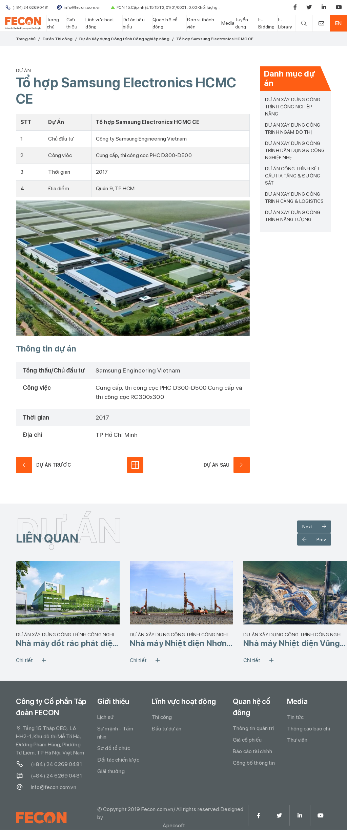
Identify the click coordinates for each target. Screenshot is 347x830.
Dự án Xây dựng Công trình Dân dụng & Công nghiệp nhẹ (295, 150)
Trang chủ (53, 23)
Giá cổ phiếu (247, 740)
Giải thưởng (111, 771)
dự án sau (216, 465)
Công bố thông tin (254, 763)
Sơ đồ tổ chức (113, 748)
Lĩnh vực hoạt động (99, 23)
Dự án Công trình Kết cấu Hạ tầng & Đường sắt (292, 176)
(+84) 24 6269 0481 (56, 764)
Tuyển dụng (241, 23)
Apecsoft (174, 825)
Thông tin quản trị (253, 728)
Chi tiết (24, 660)
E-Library (285, 23)
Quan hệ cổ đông (165, 23)
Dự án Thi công (58, 39)
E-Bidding (266, 23)
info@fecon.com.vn (53, 787)
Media (228, 23)
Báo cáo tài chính (252, 751)
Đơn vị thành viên (201, 23)
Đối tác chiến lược (118, 760)
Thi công (161, 717)
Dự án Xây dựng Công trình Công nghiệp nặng (124, 39)
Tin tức (295, 717)
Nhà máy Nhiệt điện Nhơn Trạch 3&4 (178, 643)
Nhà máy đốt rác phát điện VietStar (66, 643)
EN (338, 23)
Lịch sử (105, 717)
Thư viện (297, 740)
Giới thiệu (72, 23)
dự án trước (53, 465)
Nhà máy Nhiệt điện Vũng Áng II (291, 643)
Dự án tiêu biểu (134, 23)
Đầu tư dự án (166, 728)
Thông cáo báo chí (308, 728)
